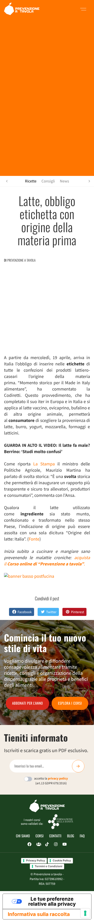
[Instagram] (55, 844)
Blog (70, 836)
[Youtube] (64, 844)
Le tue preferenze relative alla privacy (52, 901)
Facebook (25, 612)
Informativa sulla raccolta (39, 914)
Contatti (55, 836)
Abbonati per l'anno (27, 703)
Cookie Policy (62, 860)
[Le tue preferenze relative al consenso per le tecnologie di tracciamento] (85, 913)
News (64, 181)
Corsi (40, 836)
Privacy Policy (35, 860)
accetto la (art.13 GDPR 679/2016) (51, 780)
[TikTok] (47, 844)
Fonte (34, 539)
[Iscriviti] (78, 766)
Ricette (31, 181)
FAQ (82, 836)
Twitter (51, 612)
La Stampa (44, 464)
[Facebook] (29, 844)
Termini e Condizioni (48, 866)
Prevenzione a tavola (21, 260)
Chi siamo (23, 836)
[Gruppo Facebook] (38, 844)
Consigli (48, 181)
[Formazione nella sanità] (60, 821)
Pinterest (77, 612)
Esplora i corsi (70, 703)
